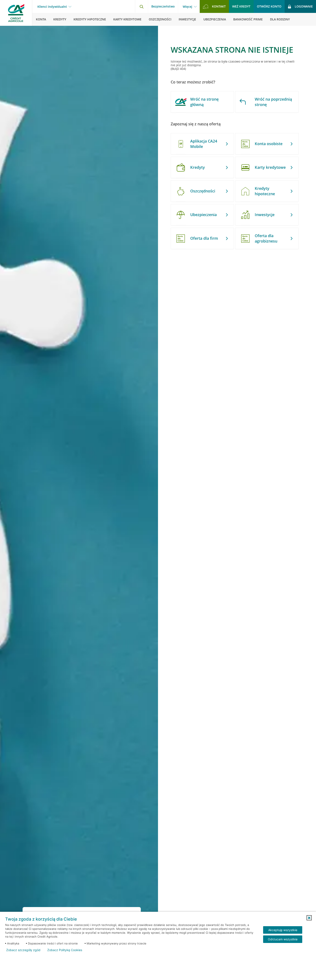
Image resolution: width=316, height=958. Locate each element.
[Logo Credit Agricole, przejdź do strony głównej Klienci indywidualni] (16, 13)
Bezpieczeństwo (163, 6)
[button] (309, 918)
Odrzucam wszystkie (283, 939)
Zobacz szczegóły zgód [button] (23, 950)
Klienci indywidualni (52, 6)
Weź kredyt (241, 6)
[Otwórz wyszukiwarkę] (141, 6)
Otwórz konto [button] (269, 6)
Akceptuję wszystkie (282, 930)
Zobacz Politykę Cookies (64, 950)
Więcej (187, 6)
